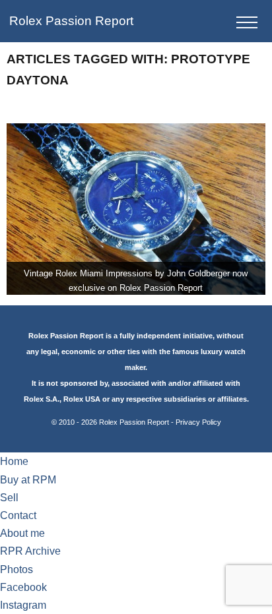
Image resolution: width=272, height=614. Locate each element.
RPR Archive (30, 551)
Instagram (23, 605)
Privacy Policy (198, 422)
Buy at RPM (28, 479)
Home (14, 461)
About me (22, 533)
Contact (18, 515)
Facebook (23, 587)
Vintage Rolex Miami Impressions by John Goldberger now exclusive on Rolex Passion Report (136, 280)
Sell (9, 497)
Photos (16, 569)
